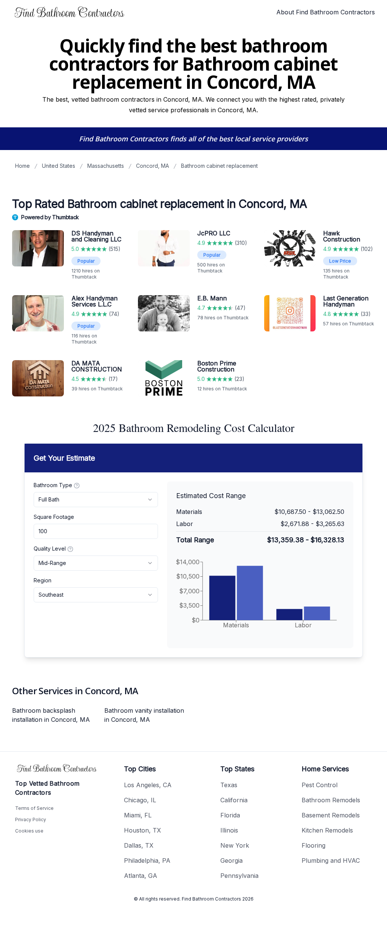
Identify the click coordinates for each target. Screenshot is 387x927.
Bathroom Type (53, 485)
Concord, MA (152, 165)
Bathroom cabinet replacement (219, 165)
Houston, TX (142, 830)
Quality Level (50, 548)
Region (42, 580)
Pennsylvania (239, 875)
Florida (230, 815)
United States (58, 165)
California (234, 800)
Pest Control (319, 785)
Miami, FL (138, 815)
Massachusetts (105, 165)
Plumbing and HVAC (331, 860)
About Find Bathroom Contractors (325, 12)
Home (22, 165)
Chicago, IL (140, 800)
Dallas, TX (138, 845)
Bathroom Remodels (331, 800)
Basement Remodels (331, 815)
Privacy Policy (30, 819)
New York (234, 845)
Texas (228, 785)
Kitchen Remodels (327, 830)
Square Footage (54, 517)
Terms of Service (34, 808)
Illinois (229, 830)
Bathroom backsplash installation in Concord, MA (51, 715)
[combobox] (96, 499)
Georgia (231, 860)
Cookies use (29, 831)
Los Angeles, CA (148, 785)
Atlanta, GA (140, 875)
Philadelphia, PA (147, 860)
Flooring (313, 845)
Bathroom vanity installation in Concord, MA (144, 715)
